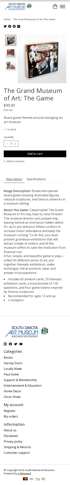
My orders (11, 416)
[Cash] (43, 479)
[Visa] (31, 479)
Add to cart (35, 154)
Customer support (17, 453)
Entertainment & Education (22, 385)
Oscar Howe (12, 397)
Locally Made (13, 369)
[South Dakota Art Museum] (18, 6)
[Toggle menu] (62, 6)
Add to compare (15, 161)
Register (9, 411)
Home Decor (12, 391)
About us (10, 430)
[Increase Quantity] (15, 143)
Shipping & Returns (17, 447)
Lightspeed (24, 473)
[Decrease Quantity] (7, 143)
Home (7, 19)
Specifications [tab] (36, 179)
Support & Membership (20, 380)
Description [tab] (14, 179)
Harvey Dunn (13, 363)
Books (8, 357)
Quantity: (9, 137)
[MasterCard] (25, 479)
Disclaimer (11, 436)
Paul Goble (11, 374)
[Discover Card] (37, 479)
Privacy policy (13, 441)
